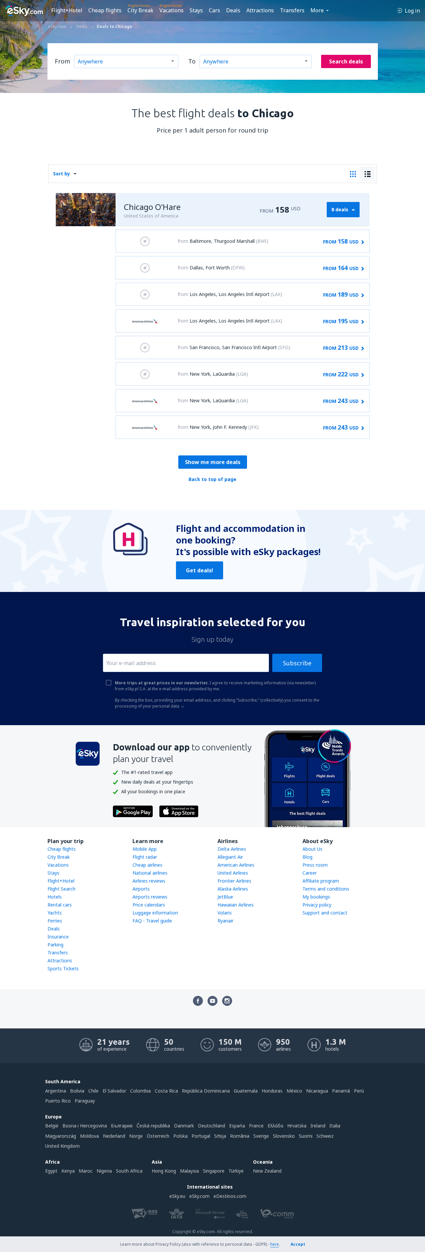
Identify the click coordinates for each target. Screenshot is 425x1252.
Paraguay (85, 1101)
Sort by (61, 173)
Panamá (341, 1091)
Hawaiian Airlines (235, 905)
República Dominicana (206, 1091)
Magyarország (60, 1136)
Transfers (292, 10)
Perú (359, 1091)
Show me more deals (212, 462)
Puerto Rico (58, 1101)
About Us (312, 849)
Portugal (201, 1136)
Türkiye (236, 1171)
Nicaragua (317, 1091)
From (62, 61)
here (274, 1244)
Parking (55, 944)
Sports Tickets (63, 968)
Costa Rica (166, 1091)
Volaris (224, 913)
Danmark (184, 1125)
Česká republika (153, 1125)
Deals (233, 10)
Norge (136, 1136)
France (256, 1125)
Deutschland (211, 1125)
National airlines (149, 873)
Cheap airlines (147, 865)
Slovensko (284, 1136)
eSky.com (199, 1196)
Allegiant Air (230, 857)
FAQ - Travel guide (152, 920)
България (121, 1125)
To (192, 61)
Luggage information (155, 913)
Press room (315, 865)
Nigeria (104, 1171)
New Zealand (267, 1171)
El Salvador (114, 1091)
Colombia (140, 1091)
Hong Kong (164, 1171)
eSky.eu (177, 1196)
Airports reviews (149, 897)
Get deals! (199, 570)
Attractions (260, 10)
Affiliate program (320, 881)
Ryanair (225, 920)
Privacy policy (316, 905)
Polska (180, 1136)
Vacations (171, 10)
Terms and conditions (325, 889)
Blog (307, 857)
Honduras (272, 1091)
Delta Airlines (231, 849)
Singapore (213, 1171)
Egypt (51, 1171)
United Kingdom (62, 1146)
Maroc (86, 1171)
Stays (196, 10)
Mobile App (144, 849)
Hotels (54, 897)
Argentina (55, 1091)
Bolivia (77, 1091)
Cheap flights (105, 10)
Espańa (237, 1125)
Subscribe (297, 663)
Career (309, 873)
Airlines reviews (148, 881)
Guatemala (246, 1091)
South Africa (129, 1171)
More (317, 10)
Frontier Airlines (234, 881)
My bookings (316, 897)
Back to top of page (212, 479)
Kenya (68, 1171)
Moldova (89, 1136)
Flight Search (61, 889)
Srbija (220, 1136)
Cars (214, 10)
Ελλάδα (275, 1125)
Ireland (317, 1125)
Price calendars (148, 905)
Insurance (58, 936)
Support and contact (324, 913)
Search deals (346, 61)
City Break (140, 10)
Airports (141, 889)
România (239, 1136)
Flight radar (144, 857)
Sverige (261, 1136)
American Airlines (235, 865)
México (294, 1091)
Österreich (158, 1136)
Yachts (54, 913)
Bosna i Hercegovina (84, 1125)
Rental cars (59, 905)
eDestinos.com (229, 1196)
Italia (334, 1125)
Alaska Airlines (232, 889)
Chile (93, 1091)
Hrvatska (296, 1125)
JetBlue (225, 897)
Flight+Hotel (66, 10)
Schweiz (325, 1136)
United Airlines (232, 873)
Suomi (305, 1136)
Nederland (114, 1136)
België (51, 1125)
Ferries (54, 920)
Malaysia (189, 1171)
